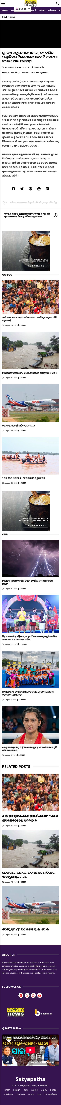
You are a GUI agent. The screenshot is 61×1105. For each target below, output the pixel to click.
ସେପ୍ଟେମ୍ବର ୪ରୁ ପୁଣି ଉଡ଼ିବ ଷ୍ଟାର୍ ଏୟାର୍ (18, 425)
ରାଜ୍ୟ (26, 1090)
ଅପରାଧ (31, 1094)
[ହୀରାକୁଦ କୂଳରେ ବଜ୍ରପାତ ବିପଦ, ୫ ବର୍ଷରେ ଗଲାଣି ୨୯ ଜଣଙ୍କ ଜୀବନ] (30, 558)
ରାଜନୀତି (32, 10)
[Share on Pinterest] (39, 188)
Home (5, 10)
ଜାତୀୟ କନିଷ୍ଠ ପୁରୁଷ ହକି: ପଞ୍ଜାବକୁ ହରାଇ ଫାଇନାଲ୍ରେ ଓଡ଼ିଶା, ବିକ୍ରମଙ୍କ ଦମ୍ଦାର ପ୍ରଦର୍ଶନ (28, 693)
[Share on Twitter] (22, 188)
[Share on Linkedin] (47, 188)
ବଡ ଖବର (25, 72)
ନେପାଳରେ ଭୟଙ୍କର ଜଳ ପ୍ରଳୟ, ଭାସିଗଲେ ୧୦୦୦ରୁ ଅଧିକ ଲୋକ (29, 372)
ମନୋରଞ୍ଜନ (35, 72)
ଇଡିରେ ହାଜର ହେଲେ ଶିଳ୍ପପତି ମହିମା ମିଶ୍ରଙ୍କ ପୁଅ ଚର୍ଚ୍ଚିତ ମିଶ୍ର (33, 202)
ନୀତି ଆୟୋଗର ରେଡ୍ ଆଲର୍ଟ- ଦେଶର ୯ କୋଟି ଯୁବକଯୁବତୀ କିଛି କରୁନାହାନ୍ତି (29, 319)
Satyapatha (39, 67)
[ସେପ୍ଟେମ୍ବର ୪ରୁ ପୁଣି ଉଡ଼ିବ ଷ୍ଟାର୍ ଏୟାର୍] (30, 403)
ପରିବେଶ (52, 10)
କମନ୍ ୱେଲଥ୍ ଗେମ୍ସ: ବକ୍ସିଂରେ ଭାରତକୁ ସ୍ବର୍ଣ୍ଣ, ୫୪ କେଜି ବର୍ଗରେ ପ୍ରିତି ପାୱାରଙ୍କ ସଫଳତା (29, 749)
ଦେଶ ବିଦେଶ (15, 72)
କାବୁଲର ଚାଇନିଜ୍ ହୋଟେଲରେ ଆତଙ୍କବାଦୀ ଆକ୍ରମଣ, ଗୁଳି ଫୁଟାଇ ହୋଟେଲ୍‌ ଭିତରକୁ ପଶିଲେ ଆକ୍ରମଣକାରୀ (27, 215)
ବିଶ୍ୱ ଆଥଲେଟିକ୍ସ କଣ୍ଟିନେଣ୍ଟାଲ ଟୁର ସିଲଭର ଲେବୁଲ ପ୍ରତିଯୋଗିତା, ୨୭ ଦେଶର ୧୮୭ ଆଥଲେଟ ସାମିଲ (29, 638)
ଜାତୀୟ (42, 10)
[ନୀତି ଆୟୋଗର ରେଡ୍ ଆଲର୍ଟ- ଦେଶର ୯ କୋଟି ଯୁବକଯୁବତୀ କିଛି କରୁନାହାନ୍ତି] (30, 297)
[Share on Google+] (30, 188)
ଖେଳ (39, 1094)
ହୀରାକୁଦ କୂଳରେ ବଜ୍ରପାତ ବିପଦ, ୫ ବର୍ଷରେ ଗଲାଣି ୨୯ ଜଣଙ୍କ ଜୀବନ (27, 582)
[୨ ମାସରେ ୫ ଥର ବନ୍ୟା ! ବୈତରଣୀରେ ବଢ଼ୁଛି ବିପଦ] (30, 456)
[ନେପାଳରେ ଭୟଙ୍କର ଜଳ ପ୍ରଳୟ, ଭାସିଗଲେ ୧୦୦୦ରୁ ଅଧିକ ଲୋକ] (30, 350)
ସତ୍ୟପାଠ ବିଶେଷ (51, 1094)
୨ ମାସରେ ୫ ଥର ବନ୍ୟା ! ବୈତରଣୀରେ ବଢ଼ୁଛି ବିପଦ (23, 478)
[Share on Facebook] (13, 188)
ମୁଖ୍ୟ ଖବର (44, 72)
